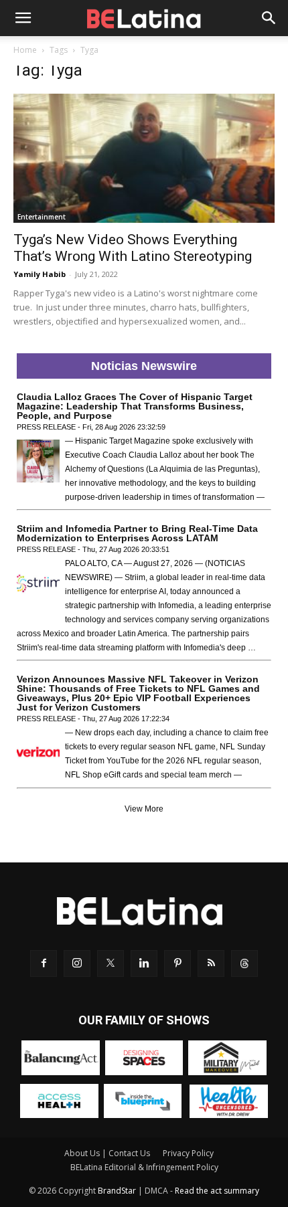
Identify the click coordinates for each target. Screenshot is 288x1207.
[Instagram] (77, 963)
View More (144, 809)
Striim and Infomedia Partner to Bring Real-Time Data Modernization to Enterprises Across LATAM (137, 533)
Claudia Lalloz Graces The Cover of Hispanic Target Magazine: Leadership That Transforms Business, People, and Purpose (135, 406)
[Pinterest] (177, 963)
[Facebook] (43, 963)
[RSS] (211, 963)
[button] (22, 18)
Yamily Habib (39, 274)
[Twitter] (110, 963)
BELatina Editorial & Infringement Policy (144, 1167)
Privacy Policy (188, 1153)
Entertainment (41, 216)
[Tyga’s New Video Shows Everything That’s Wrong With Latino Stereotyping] (144, 158)
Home (25, 50)
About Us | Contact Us (107, 1153)
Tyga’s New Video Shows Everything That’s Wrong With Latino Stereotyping (132, 247)
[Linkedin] (144, 963)
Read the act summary (217, 1190)
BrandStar (117, 1190)
